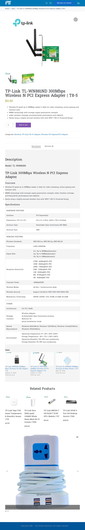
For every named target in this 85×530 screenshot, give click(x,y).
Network (17, 134)
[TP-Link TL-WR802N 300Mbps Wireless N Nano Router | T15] (67, 359)
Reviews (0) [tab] (49, 146)
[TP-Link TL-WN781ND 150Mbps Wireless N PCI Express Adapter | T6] (42, 359)
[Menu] (78, 3)
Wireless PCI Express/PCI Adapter (54, 134)
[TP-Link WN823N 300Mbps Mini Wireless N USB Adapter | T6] (16, 359)
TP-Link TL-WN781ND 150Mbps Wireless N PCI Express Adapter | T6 (39, 369)
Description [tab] (36, 146)
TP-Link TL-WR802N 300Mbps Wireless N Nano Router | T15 (67, 368)
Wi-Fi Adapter (34, 134)
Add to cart (23, 125)
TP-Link (25, 134)
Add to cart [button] (13, 407)
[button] (64, 3)
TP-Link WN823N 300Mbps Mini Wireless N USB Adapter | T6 (16, 369)
